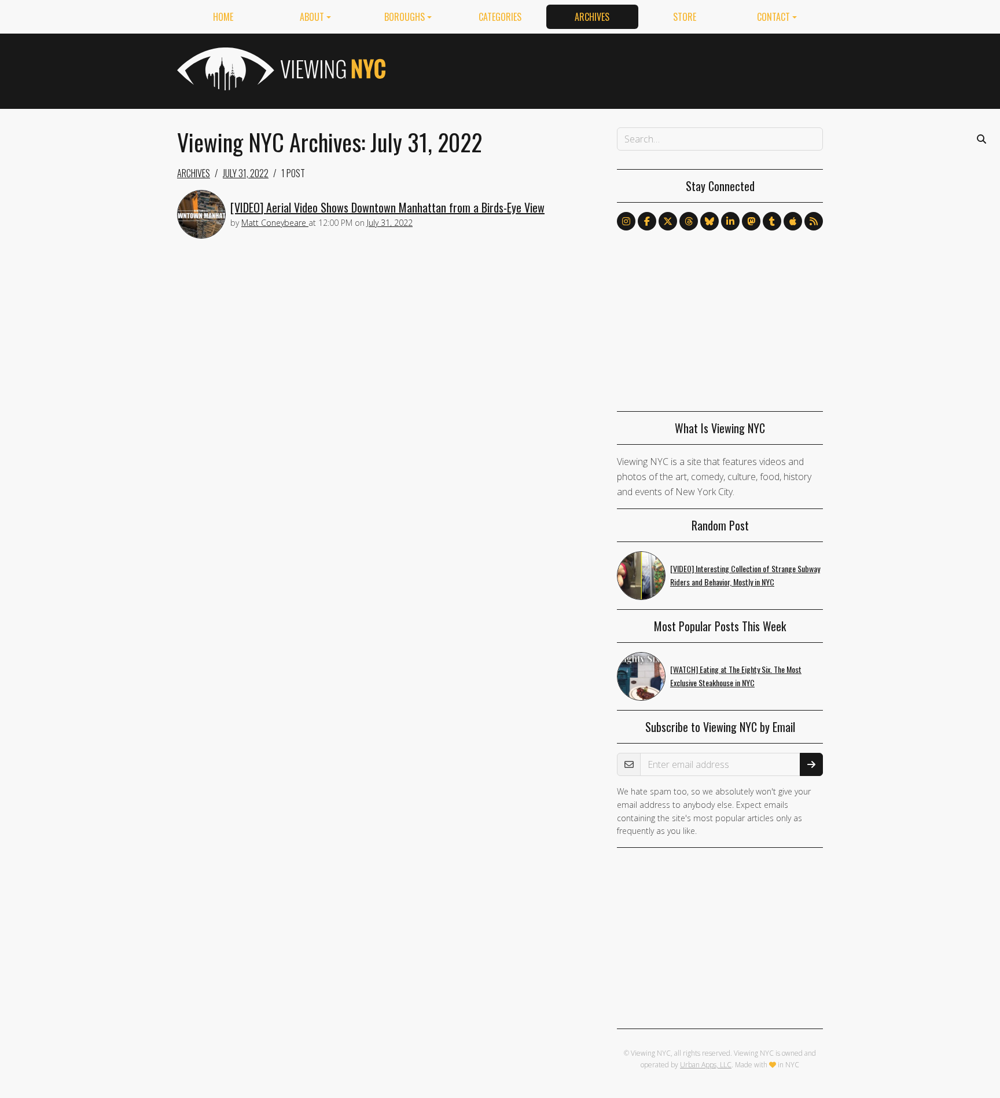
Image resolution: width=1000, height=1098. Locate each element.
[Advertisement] (612, 69)
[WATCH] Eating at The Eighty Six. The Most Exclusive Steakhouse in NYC (736, 676)
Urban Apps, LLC (705, 1065)
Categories (500, 17)
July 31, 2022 (246, 173)
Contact (773, 17)
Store (684, 17)
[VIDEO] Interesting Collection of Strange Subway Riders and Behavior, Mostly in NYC (745, 575)
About (312, 17)
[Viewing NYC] (280, 69)
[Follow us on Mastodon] (751, 221)
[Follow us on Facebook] (647, 221)
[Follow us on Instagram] (626, 221)
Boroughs (404, 17)
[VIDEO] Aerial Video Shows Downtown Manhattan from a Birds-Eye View (387, 207)
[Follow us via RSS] (813, 221)
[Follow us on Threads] (688, 221)
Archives (592, 17)
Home (223, 17)
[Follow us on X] (668, 221)
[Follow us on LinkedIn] (730, 221)
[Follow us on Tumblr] (772, 221)
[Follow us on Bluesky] (709, 221)
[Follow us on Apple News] (793, 221)
